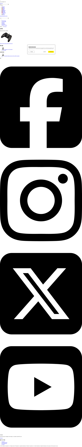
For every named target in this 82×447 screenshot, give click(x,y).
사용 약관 (3, 441)
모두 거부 (45, 51)
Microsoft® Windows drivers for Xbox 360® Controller (10, 56)
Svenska (3, 14)
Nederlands (3, 10)
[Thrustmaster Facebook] (41, 153)
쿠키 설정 (32, 51)
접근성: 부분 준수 (4, 443)
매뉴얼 (1, 43)
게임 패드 (3, 23)
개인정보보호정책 (4, 442)
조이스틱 (3, 22)
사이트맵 (3, 444)
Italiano (3, 9)
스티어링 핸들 (4, 21)
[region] (41, 49)
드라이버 (3, 43)
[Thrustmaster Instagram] (41, 246)
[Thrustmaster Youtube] (41, 433)
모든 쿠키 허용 (51, 51)
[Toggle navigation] (0, 0)
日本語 (3, 13)
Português (3, 11)
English (3, 7)
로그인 (2, 3)
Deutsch (3, 8)
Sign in (5, 26)
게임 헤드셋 (3, 24)
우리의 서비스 (4, 20)
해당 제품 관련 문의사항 (8, 43)
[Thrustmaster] (8, 17)
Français (3, 6)
